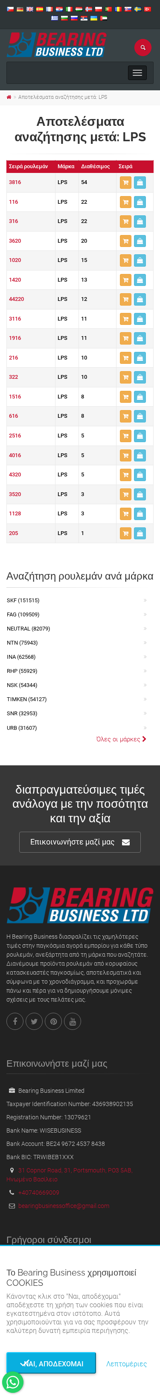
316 (13, 221)
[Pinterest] (53, 1021)
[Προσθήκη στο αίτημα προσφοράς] (125, 182)
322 (13, 377)
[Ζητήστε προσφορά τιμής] (140, 182)
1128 (15, 513)
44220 (16, 299)
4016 (15, 455)
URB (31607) (22, 728)
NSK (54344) (22, 685)
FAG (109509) (23, 614)
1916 (15, 338)
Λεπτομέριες (126, 1364)
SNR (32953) (22, 713)
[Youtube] (72, 1021)
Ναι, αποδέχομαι (51, 1364)
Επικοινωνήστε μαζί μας (72, 841)
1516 (15, 396)
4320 (15, 474)
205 (13, 533)
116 (13, 202)
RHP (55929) (22, 671)
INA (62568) (21, 657)
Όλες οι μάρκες (119, 739)
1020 (15, 260)
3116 (15, 318)
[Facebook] (14, 1021)
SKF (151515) (23, 600)
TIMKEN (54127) (27, 699)
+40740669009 (38, 1192)
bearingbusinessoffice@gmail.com (63, 1205)
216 (13, 357)
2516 (15, 435)
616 (13, 416)
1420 (15, 280)
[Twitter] (34, 1021)
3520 (15, 494)
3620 (15, 241)
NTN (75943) (22, 642)
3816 (15, 182)
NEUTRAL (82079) (28, 628)
